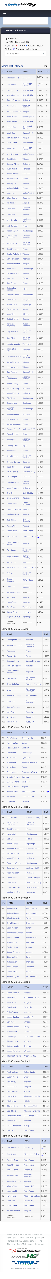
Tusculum (27, 344)
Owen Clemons (13, 498)
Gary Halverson (13, 259)
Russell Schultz (13, 393)
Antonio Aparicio (13, 344)
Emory (25, 178)
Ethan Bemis (12, 198)
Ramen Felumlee (13, 100)
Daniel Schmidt (13, 138)
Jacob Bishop (12, 106)
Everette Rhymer (13, 462)
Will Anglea (11, 440)
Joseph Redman (13, 592)
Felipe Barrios (12, 537)
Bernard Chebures (10, 580)
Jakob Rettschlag (14, 112)
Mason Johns (12, 504)
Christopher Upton (11, 350)
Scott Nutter (11, 159)
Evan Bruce (11, 607)
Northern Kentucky (26, 520)
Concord (26, 319)
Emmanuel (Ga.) (29, 537)
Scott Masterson (13, 249)
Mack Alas (11, 587)
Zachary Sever (12, 446)
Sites (22, 1238)
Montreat (26, 169)
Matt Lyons (11, 278)
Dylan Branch (12, 169)
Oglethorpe (27, 304)
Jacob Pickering (13, 362)
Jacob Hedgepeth (14, 424)
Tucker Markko (12, 309)
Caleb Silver (11, 467)
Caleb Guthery (12, 299)
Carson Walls (12, 612)
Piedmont (26, 259)
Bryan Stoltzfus (13, 557)
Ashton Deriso (12, 304)
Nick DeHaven (12, 226)
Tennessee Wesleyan (27, 456)
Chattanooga (28, 231)
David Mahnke (12, 472)
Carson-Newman (26, 325)
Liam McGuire (12, 419)
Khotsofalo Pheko (14, 356)
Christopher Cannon (11, 289)
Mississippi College (27, 85)
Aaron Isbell (11, 268)
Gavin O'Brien (12, 143)
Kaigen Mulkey (12, 231)
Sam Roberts (12, 372)
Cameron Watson (14, 509)
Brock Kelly (11, 148)
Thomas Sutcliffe (14, 429)
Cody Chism (11, 520)
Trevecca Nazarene (26, 237)
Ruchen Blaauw (13, 415)
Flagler (25, 278)
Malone (25, 289)
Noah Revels (12, 220)
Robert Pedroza (13, 95)
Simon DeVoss (13, 295)
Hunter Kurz (11, 127)
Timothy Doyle (12, 90)
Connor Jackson (13, 531)
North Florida (28, 90)
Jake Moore (11, 563)
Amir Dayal (11, 597)
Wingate (26, 112)
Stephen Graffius (13, 617)
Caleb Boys (11, 208)
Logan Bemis (12, 602)
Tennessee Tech (27, 332)
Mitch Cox (11, 133)
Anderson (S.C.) (29, 429)
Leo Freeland (12, 214)
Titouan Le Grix (13, 273)
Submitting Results (34, 1238)
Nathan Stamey (13, 388)
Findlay (25, 226)
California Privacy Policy (31, 1234)
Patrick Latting (12, 384)
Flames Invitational (15, 30)
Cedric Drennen (13, 319)
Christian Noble (13, 78)
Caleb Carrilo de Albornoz (13, 543)
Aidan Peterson (13, 488)
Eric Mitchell (11, 398)
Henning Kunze (13, 367)
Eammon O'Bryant (10, 409)
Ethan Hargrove (13, 567)
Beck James (12, 403)
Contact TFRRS (14, 1241)
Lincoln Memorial (26, 357)
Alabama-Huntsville (26, 106)
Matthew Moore (13, 514)
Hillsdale (26, 314)
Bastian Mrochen (13, 264)
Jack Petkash (12, 283)
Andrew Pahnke (13, 188)
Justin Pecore (12, 178)
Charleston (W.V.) (27, 220)
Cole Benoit (11, 84)
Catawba (26, 198)
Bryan (25, 446)
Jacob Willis (11, 526)
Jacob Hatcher (12, 174)
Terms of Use (12, 1238)
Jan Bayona (11, 183)
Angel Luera (11, 193)
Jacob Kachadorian (12, 378)
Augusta (26, 203)
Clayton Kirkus (12, 331)
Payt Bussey (12, 550)
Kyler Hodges (12, 477)
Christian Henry (13, 482)
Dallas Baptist (28, 154)
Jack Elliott (11, 338)
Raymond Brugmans (11, 325)
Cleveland (26, 498)
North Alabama (29, 531)
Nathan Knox (12, 243)
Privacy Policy (13, 1234)
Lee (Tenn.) (27, 78)
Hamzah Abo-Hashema (12, 237)
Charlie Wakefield (14, 254)
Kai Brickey (11, 203)
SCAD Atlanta (28, 580)
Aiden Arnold (12, 121)
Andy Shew (11, 450)
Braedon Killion (13, 164)
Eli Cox (9, 573)
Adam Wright (12, 116)
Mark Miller (11, 314)
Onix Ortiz (10, 493)
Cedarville (26, 100)
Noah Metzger (12, 154)
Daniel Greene (12, 456)
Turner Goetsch (13, 434)
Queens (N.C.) (28, 116)
